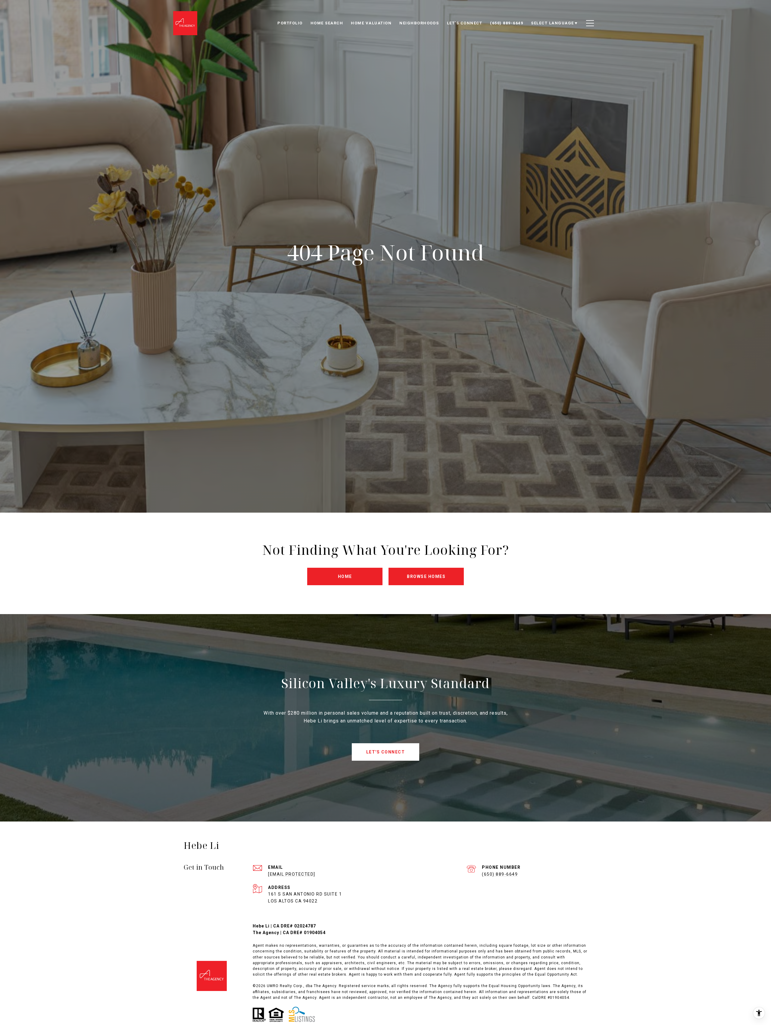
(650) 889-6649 (500, 874)
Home (345, 576)
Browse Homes (426, 576)
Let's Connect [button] (385, 752)
